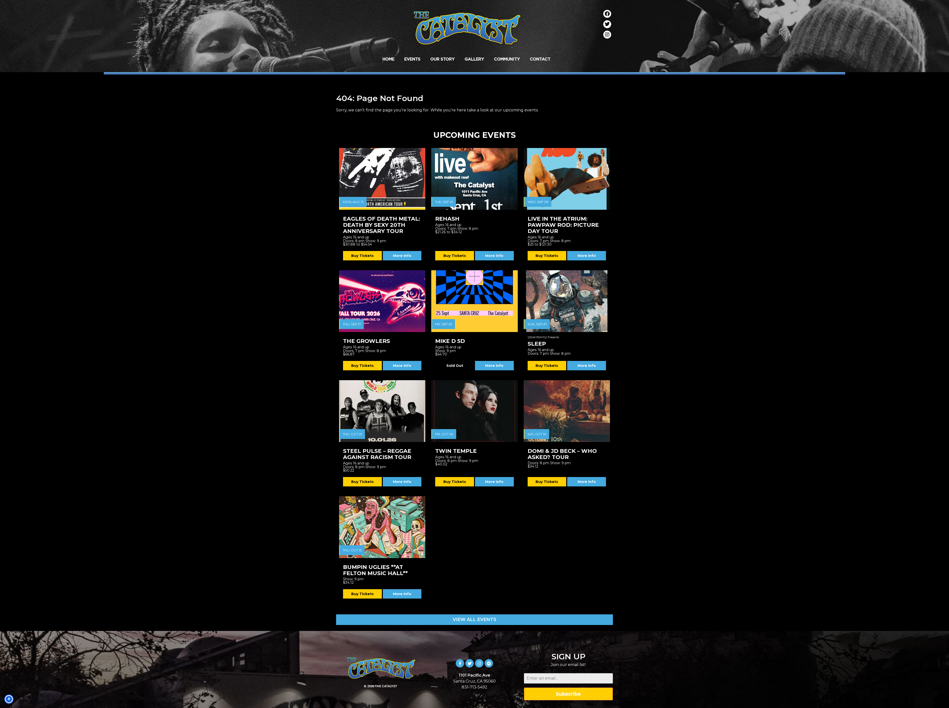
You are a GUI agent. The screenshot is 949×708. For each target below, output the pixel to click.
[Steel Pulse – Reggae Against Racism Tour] (382, 411)
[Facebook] (607, 14)
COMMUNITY (507, 59)
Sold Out (454, 365)
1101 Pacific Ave (474, 675)
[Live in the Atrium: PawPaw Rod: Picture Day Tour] (567, 179)
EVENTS (412, 59)
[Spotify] (489, 663)
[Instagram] (607, 35)
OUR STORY (442, 59)
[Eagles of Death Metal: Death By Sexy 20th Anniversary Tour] (382, 179)
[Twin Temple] (474, 411)
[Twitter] (607, 24)
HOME (388, 59)
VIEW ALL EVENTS (474, 619)
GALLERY (474, 59)
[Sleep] (567, 301)
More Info (402, 255)
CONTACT (540, 59)
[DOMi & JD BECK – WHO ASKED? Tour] (567, 411)
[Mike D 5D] (474, 301)
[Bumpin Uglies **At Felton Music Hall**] (382, 527)
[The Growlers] (382, 301)
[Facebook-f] (460, 663)
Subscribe (568, 693)
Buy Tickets (362, 255)
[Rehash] (474, 179)
